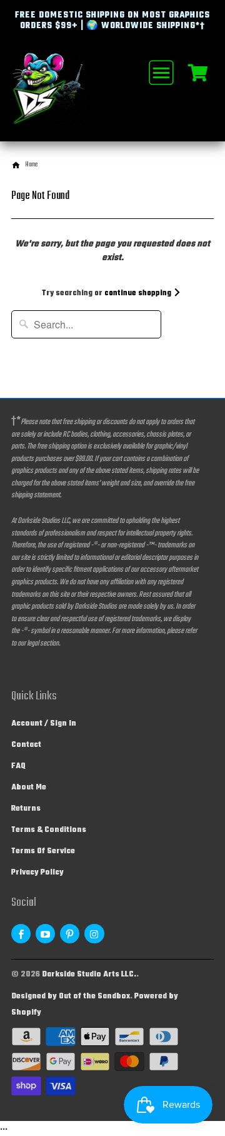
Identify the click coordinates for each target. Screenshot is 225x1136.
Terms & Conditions (48, 830)
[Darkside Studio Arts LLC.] (61, 96)
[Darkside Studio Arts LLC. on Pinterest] (69, 933)
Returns (26, 809)
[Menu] (160, 72)
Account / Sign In (43, 724)
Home (31, 165)
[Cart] (198, 72)
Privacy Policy (37, 872)
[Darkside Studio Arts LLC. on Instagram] (94, 933)
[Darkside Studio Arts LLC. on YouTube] (45, 933)
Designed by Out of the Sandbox (70, 996)
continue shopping (138, 293)
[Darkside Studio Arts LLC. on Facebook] (21, 933)
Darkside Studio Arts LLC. (89, 974)
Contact (26, 745)
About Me (28, 787)
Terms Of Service (43, 851)
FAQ (18, 766)
